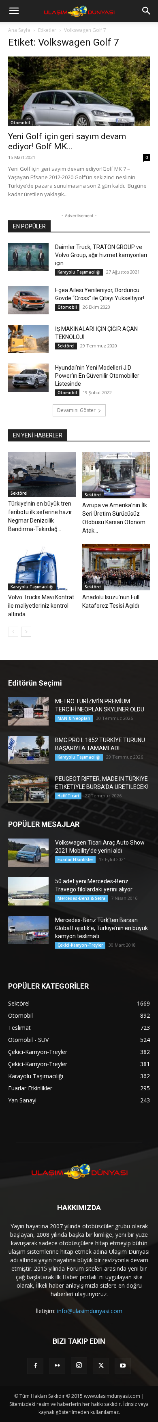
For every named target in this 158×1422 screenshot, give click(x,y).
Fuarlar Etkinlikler (75, 859)
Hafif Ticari (68, 796)
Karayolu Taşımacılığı (79, 272)
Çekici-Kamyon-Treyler (80, 945)
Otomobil (20, 122)
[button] (14, 11)
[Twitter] (101, 1366)
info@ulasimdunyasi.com (89, 1311)
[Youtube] (123, 1366)
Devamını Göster (76, 410)
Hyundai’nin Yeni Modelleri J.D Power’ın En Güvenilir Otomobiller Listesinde (97, 375)
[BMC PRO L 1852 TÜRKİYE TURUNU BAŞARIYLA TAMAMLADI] (28, 750)
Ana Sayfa (19, 30)
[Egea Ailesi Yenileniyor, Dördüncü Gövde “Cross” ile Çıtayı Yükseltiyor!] (28, 300)
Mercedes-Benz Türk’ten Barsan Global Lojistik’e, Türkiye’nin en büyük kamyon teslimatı (101, 928)
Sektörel (66, 346)
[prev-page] (13, 632)
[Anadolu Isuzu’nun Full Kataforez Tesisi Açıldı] (116, 567)
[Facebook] (35, 1366)
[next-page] (26, 632)
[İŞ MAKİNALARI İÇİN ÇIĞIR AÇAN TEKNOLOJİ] (28, 339)
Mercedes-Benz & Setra (81, 898)
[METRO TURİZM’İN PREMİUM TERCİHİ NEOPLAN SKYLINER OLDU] (28, 711)
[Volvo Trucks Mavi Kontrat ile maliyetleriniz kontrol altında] (42, 567)
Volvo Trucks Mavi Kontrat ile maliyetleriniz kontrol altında (41, 605)
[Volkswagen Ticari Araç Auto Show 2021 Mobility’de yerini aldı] (28, 853)
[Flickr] (57, 1366)
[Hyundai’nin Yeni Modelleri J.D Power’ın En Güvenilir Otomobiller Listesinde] (28, 378)
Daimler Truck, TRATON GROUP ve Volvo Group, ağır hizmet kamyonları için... (101, 255)
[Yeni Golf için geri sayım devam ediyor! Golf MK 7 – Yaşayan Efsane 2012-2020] (79, 91)
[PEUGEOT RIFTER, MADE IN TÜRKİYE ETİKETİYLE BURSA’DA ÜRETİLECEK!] (28, 789)
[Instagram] (79, 1365)
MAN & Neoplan (74, 718)
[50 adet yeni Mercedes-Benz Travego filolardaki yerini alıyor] (28, 891)
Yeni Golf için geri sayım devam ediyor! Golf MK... (67, 141)
